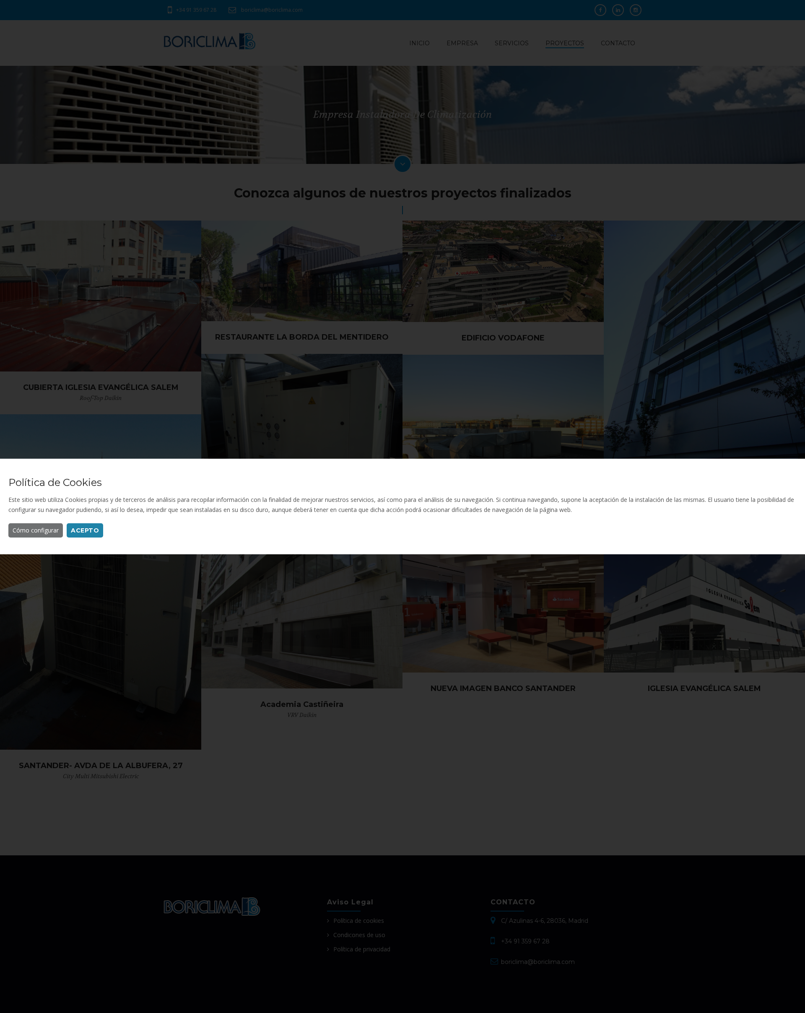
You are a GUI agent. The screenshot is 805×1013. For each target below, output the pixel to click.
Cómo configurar (36, 530)
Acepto (85, 530)
